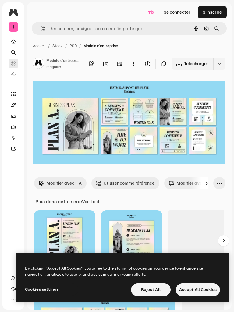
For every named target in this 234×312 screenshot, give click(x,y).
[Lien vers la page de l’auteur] (38, 64)
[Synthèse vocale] (13, 138)
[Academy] (13, 289)
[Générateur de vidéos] (13, 127)
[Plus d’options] (133, 64)
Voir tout (91, 201)
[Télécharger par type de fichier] (219, 64)
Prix (150, 12)
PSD (73, 46)
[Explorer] (13, 74)
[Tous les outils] (13, 94)
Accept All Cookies (198, 289)
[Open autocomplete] (40, 28)
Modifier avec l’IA (64, 183)
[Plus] (13, 300)
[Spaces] (13, 105)
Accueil (39, 46)
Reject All (151, 289)
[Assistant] (13, 149)
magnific (53, 67)
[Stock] (13, 63)
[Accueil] (13, 41)
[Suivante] (206, 183)
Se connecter (177, 12)
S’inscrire (212, 12)
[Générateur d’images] (13, 116)
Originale (73, 88)
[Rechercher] (13, 52)
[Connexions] (13, 278)
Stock (57, 46)
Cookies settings (41, 289)
